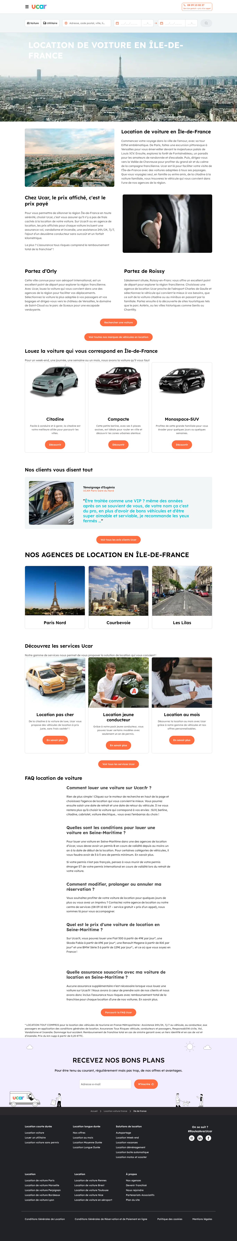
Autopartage (123, 1132)
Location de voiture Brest (89, 1185)
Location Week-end (127, 1137)
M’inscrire (144, 1084)
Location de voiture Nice (88, 1195)
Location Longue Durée (86, 1147)
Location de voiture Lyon (39, 1199)
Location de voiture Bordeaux (42, 1195)
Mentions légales (202, 1219)
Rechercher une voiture (118, 322)
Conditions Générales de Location (45, 1219)
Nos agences (133, 1180)
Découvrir (55, 444)
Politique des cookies (169, 1219)
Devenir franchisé (136, 1185)
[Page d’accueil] (39, 7)
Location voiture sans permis (42, 1142)
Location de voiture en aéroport (93, 1199)
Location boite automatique (132, 1152)
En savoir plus (55, 740)
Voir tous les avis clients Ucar (118, 539)
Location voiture (34, 1132)
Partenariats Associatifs (140, 1195)
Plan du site (133, 1199)
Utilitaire (52, 23)
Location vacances (127, 1142)
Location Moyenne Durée (87, 1142)
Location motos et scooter (131, 1157)
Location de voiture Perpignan (43, 1190)
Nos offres (79, 1132)
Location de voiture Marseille (42, 1185)
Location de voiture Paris (39, 1180)
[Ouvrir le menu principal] (26, 7)
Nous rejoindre (134, 1190)
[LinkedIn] (200, 1138)
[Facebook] (208, 1138)
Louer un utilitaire (35, 1137)
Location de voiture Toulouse (91, 1190)
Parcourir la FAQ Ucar (118, 1012)
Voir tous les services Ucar (119, 764)
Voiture (34, 23)
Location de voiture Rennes (90, 1180)
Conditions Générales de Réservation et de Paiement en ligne (111, 1219)
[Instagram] (191, 1138)
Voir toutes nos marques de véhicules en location (118, 337)
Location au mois (83, 1137)
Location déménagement (130, 1147)
